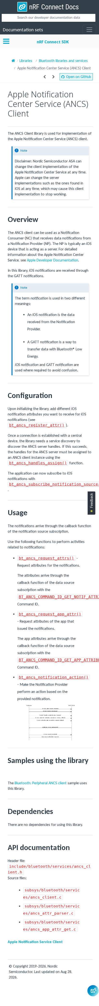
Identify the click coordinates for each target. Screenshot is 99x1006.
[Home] (13, 61)
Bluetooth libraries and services (63, 60)
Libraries (25, 60)
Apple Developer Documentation (52, 260)
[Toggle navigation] (89, 29)
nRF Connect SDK (53, 41)
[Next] (53, 76)
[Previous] (44, 76)
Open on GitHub (78, 76)
